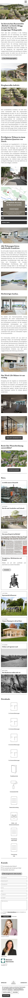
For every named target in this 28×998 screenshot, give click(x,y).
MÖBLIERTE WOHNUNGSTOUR (14, 438)
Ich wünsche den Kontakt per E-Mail (12, 868)
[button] (26, 235)
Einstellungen (6, 992)
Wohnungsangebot (13, 470)
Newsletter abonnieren (8, 870)
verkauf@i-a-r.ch (4, 965)
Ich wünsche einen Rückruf (10, 866)
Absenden (6, 916)
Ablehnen (15, 992)
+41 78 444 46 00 (4, 964)
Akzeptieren (6, 995)
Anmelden (6, 570)
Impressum (3, 982)
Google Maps (6, 222)
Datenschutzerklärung (12, 912)
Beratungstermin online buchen (12, 873)
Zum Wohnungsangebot (10, 58)
